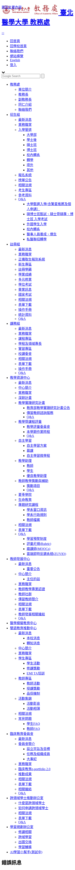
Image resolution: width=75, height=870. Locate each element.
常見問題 (25, 718)
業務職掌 (25, 124)
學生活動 (33, 663)
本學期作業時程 (38, 432)
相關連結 (25, 789)
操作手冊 (25, 309)
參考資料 (25, 195)
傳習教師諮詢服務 (40, 413)
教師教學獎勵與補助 (33, 481)
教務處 (15, 84)
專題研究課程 (28, 505)
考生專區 (25, 190)
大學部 (32, 135)
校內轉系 (33, 155)
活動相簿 (33, 708)
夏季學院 (25, 494)
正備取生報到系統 (31, 259)
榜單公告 (25, 180)
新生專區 (25, 264)
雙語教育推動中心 (23, 628)
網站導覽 (16, 56)
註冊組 (15, 244)
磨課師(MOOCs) (38, 549)
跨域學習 (25, 837)
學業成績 (25, 274)
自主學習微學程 (38, 455)
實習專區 (25, 348)
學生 (30, 471)
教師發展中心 (20, 559)
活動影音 (33, 703)
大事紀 (32, 759)
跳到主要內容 (12, 7)
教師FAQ (33, 729)
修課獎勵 (33, 668)
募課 (30, 450)
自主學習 (25, 440)
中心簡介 (25, 387)
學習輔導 (25, 847)
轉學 (30, 160)
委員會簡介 (26, 744)
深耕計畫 (25, 398)
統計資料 (25, 314)
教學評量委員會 (38, 426)
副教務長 (25, 99)
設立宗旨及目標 (38, 749)
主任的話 (33, 579)
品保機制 (33, 693)
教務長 (23, 94)
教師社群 (25, 594)
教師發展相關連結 (31, 614)
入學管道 (25, 130)
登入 (13, 65)
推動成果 (25, 774)
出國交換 (25, 842)
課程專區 (25, 338)
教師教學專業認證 (31, 589)
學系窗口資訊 (37, 510)
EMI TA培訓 (36, 673)
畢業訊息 (25, 289)
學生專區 (25, 658)
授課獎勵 (33, 688)
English (15, 60)
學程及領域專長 (30, 343)
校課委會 (25, 354)
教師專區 (25, 678)
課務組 (15, 323)
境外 (30, 165)
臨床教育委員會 (21, 734)
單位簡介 (25, 89)
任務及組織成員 (38, 754)
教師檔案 (33, 520)
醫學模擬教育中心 (23, 623)
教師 (30, 466)
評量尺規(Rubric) (39, 544)
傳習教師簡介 (28, 599)
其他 (30, 170)
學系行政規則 (37, 515)
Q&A (22, 199)
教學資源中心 (20, 377)
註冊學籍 (25, 269)
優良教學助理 (37, 476)
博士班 (32, 150)
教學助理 (25, 460)
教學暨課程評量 (30, 421)
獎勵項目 (33, 486)
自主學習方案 (37, 445)
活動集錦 (25, 698)
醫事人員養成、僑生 (42, 234)
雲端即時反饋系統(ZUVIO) (46, 554)
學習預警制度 (37, 538)
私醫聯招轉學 (37, 239)
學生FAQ (33, 723)
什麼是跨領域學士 (31, 803)
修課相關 (25, 832)
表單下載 (25, 304)
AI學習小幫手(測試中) (26, 852)
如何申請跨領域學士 (33, 808)
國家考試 (25, 294)
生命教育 (25, 499)
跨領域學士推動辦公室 (26, 798)
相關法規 (25, 185)
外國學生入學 (37, 224)
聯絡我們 (16, 51)
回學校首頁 (18, 46)
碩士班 (32, 145)
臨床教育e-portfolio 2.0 (34, 769)
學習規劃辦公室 (21, 827)
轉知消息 (33, 643)
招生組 (15, 114)
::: (3, 33)
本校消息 (33, 638)
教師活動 (33, 683)
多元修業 (25, 279)
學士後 (32, 140)
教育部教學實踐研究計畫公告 (48, 408)
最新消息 (25, 119)
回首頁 (15, 41)
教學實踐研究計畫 (31, 403)
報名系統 (25, 175)
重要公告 (33, 569)
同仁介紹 (25, 104)
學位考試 (25, 284)
